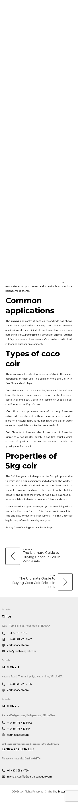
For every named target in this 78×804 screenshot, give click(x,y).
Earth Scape (46, 527)
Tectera (62, 791)
